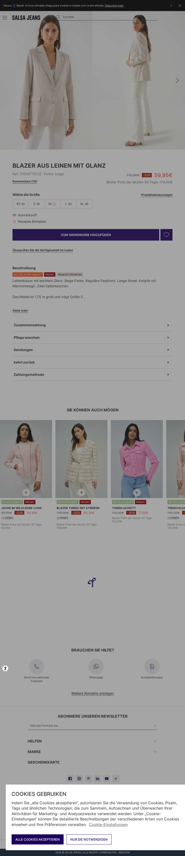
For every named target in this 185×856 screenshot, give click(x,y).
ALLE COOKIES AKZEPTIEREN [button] (37, 839)
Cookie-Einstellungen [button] (108, 824)
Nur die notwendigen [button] (89, 839)
